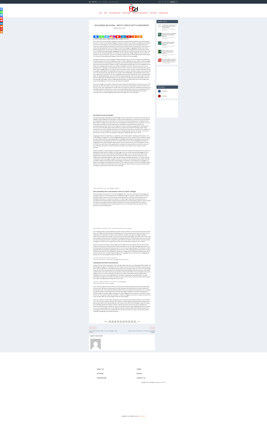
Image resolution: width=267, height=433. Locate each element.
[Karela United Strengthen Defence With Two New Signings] (159, 43)
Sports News (153, 13)
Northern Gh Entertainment (140, 13)
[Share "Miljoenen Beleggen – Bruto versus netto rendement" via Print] (134, 321)
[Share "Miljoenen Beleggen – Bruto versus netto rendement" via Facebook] (109, 321)
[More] (139, 36)
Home (100, 13)
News (105, 13)
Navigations (101, 378)
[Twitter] (107, 36)
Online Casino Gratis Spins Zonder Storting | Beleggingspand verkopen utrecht (110, 259)
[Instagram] (112, 36)
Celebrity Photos (163, 13)
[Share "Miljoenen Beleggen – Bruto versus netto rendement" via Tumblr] (118, 321)
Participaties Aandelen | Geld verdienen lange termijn (105, 257)
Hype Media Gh (162, 382)
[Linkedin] (123, 36)
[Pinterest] (128, 36)
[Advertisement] (122, 104)
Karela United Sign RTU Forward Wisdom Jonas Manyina (167, 52)
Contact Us (141, 378)
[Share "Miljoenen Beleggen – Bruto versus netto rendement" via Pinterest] (120, 321)
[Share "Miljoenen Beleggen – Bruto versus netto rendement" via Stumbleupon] (129, 321)
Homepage (170, 29)
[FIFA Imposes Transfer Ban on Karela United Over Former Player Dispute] (159, 26)
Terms (139, 369)
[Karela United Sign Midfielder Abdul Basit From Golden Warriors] (159, 34)
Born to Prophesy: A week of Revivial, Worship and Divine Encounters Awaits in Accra (169, 60)
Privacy (139, 373)
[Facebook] (96, 36)
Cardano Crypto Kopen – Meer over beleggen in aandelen (106, 188)
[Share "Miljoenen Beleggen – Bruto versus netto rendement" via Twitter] (112, 321)
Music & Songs (126, 13)
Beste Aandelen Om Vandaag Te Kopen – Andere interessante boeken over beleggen (112, 228)
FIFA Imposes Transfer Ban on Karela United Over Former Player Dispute (169, 26)
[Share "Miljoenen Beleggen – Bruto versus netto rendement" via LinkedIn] (123, 321)
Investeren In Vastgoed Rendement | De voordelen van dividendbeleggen (109, 281)
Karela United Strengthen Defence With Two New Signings (168, 43)
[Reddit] (134, 36)
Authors (100, 373)
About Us (100, 369)
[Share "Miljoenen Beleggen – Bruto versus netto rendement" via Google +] (115, 321)
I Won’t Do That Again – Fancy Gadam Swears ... (108, 1)
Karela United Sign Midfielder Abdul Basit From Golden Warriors (169, 35)
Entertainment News (115, 13)
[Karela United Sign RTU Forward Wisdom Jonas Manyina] (159, 51)
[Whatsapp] (101, 36)
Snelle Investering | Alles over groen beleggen (103, 283)
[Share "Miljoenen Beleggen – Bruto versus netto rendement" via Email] (132, 321)
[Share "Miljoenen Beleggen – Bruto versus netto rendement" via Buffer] (126, 321)
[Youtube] (117, 36)
